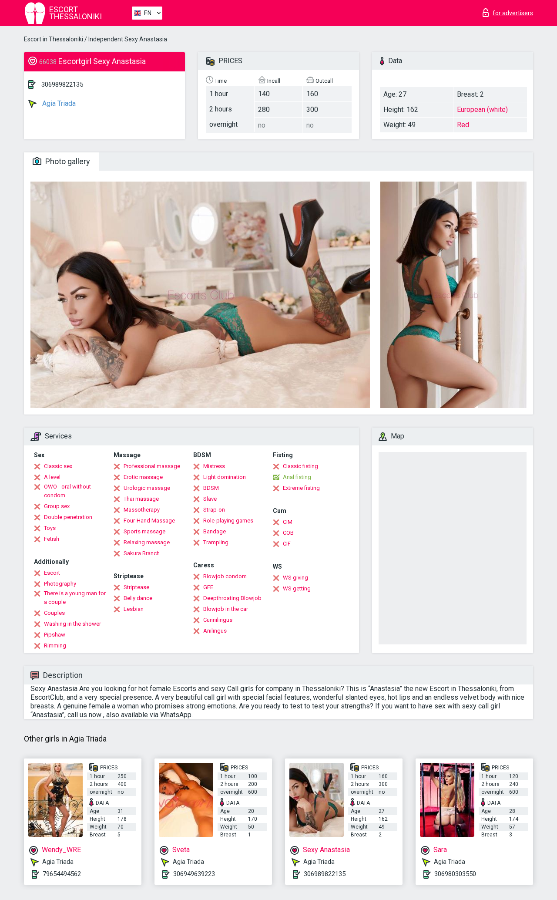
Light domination (224, 477)
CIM (287, 522)
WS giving (295, 577)
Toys (50, 528)
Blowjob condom (225, 576)
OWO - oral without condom (67, 491)
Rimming (55, 645)
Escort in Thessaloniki (53, 39)
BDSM (211, 488)
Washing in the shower (72, 623)
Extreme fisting (301, 488)
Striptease (136, 587)
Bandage (214, 531)
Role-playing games (228, 520)
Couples (54, 613)
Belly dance (138, 598)
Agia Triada (58, 103)
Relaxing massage (147, 542)
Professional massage (152, 466)
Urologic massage (147, 488)
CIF (287, 543)
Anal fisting (297, 477)
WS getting (297, 588)
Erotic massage (143, 477)
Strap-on (214, 509)
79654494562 (62, 874)
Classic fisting (300, 466)
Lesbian (134, 609)
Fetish (51, 539)
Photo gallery (67, 161)
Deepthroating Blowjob (232, 598)
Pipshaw (54, 634)
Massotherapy (142, 509)
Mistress (214, 466)
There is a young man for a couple (75, 597)
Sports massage (144, 531)
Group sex (57, 506)
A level (52, 477)
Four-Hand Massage (149, 520)
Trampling (215, 542)
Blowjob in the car (225, 609)
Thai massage (141, 499)
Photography (60, 583)
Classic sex (58, 466)
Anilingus (215, 630)
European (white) (482, 109)
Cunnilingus (217, 620)
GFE (208, 587)
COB (288, 532)
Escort (52, 573)
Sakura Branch (142, 553)
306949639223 (194, 874)
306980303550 (455, 874)
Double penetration (68, 517)
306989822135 (62, 84)
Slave (210, 499)
